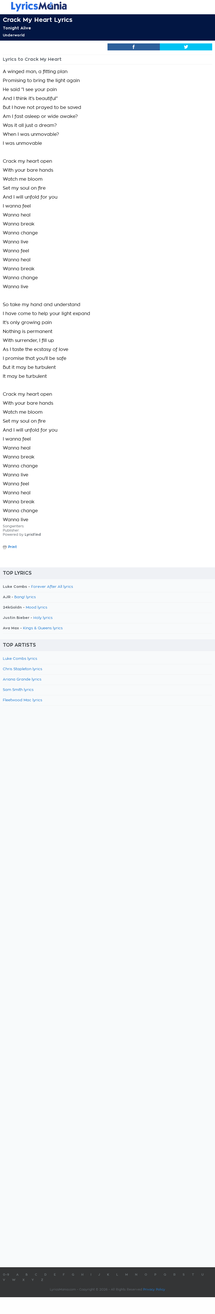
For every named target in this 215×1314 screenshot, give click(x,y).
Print (12, 547)
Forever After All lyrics (52, 587)
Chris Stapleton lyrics (22, 669)
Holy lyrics (43, 618)
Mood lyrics (36, 607)
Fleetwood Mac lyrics (22, 700)
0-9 (6, 1274)
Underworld (14, 35)
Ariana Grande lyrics (22, 679)
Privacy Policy (154, 1289)
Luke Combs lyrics (20, 659)
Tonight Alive (17, 28)
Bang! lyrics (25, 597)
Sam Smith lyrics (18, 690)
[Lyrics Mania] (107, 6)
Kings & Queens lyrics (43, 628)
